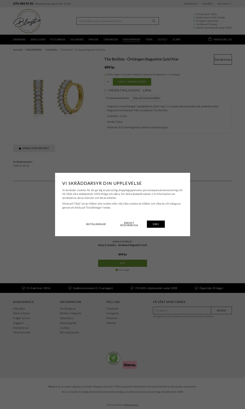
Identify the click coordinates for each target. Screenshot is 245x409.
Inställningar (96, 224)
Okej (156, 224)
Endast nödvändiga (129, 224)
